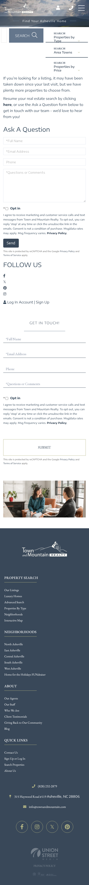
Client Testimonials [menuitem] (15, 717)
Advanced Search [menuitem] (14, 602)
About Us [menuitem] (10, 771)
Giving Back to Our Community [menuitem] (23, 723)
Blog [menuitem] (7, 729)
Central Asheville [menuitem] (14, 656)
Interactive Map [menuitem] (13, 620)
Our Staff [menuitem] (9, 705)
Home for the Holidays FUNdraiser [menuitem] (25, 675)
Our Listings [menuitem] (11, 590)
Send (11, 243)
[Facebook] (22, 827)
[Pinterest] (67, 827)
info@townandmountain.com (47, 807)
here (7, 104)
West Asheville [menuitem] (12, 669)
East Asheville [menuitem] (12, 650)
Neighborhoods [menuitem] (13, 614)
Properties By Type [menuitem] (15, 608)
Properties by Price (64, 68)
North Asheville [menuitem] (13, 644)
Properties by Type (64, 39)
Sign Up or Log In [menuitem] (14, 759)
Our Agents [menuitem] (11, 698)
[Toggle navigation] (81, 8)
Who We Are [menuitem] (11, 711)
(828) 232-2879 (71, 8)
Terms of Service (12, 255)
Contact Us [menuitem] (11, 753)
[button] (26, 35)
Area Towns (63, 52)
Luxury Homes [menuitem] (13, 596)
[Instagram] (37, 827)
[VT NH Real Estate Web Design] (44, 854)
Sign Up (42, 302)
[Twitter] (52, 827)
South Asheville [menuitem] (13, 663)
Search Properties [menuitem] (14, 765)
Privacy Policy (57, 233)
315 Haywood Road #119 (46, 797)
